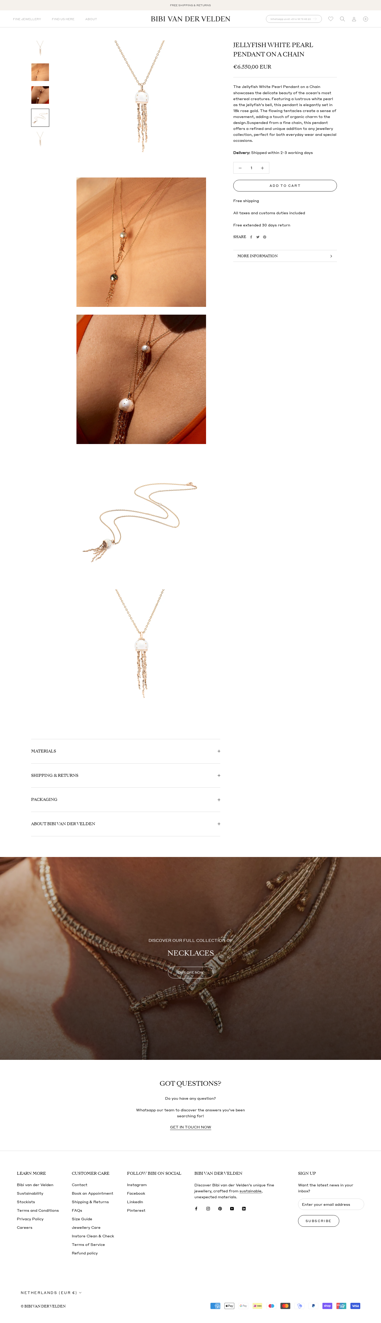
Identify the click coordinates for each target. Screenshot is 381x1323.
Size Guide (82, 1218)
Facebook (136, 1193)
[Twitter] (257, 237)
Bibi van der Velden (35, 1184)
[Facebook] (251, 237)
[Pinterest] (264, 237)
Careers (24, 1227)
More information (257, 256)
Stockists (26, 1201)
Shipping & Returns (54, 775)
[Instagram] (208, 1208)
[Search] (342, 19)
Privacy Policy (30, 1218)
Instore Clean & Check (93, 1235)
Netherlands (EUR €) (49, 1292)
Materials (43, 751)
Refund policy (85, 1253)
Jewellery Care (86, 1227)
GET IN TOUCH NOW (190, 1127)
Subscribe (319, 1221)
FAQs (77, 1210)
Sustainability (30, 1193)
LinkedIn (135, 1201)
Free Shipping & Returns (190, 5)
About (91, 19)
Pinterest (136, 1210)
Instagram (137, 1184)
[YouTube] (232, 1208)
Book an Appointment (92, 1193)
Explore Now (190, 972)
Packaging (44, 799)
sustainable (250, 1190)
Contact (79, 1184)
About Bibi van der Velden (63, 824)
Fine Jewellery (27, 19)
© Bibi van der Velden (43, 1306)
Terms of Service (88, 1244)
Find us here (63, 19)
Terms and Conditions (38, 1210)
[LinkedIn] (244, 1208)
